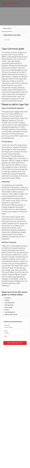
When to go (8, 307)
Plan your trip (9, 305)
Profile (7, 300)
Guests (6, 330)
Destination (7, 325)
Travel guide (7, 28)
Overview (8, 298)
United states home (11, 314)
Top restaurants (10, 312)
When (5, 336)
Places (7, 310)
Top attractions (10, 303)
